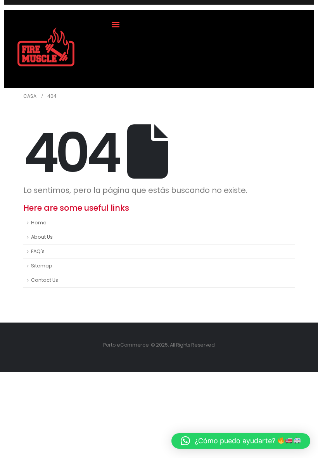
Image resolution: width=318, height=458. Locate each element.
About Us (42, 237)
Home (39, 222)
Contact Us (44, 280)
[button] (115, 24)
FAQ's (38, 251)
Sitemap (41, 265)
